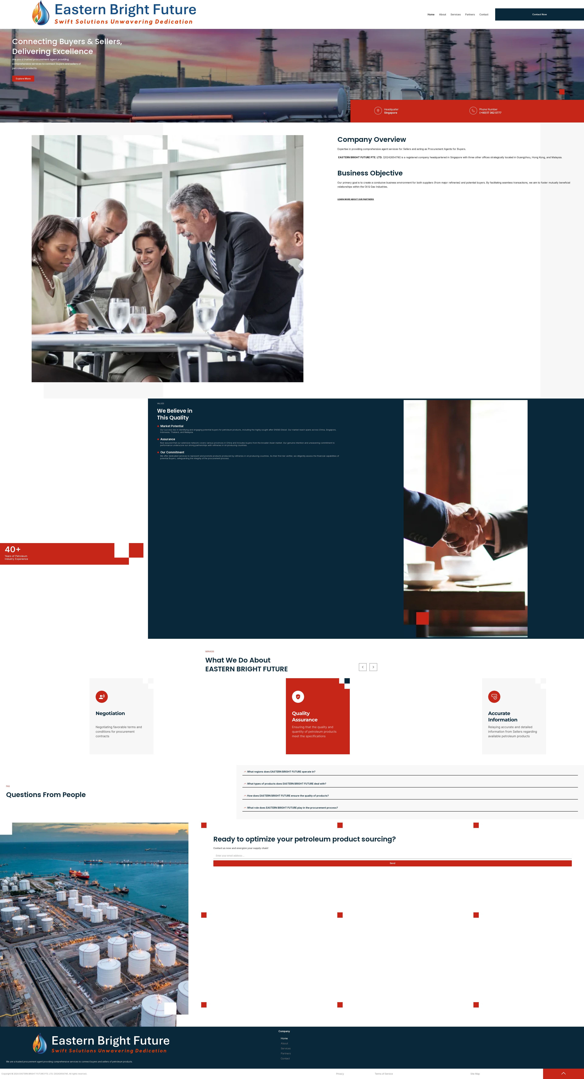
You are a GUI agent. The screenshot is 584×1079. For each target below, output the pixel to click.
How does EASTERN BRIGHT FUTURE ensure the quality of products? (288, 795)
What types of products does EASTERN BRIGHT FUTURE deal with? (286, 783)
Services (456, 14)
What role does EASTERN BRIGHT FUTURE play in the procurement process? (292, 807)
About (442, 14)
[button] (410, 771)
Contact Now (539, 14)
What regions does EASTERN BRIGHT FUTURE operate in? (281, 771)
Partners (470, 14)
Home (431, 14)
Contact (483, 14)
